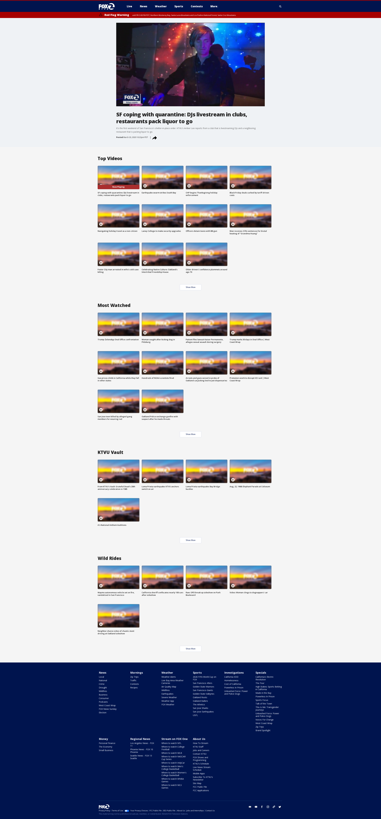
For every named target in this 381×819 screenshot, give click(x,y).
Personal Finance (107, 743)
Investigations (234, 672)
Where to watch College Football (173, 748)
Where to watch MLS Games (171, 786)
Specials (261, 672)
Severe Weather (169, 697)
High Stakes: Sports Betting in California (269, 688)
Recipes (134, 687)
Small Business (106, 750)
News (102, 672)
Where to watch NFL (171, 743)
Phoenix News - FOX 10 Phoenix (141, 750)
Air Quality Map (168, 686)
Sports (197, 672)
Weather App (167, 700)
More (213, 6)
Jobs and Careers (201, 750)
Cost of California (232, 684)
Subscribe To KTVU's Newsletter (203, 778)
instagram (268, 806)
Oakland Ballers (200, 700)
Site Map (197, 783)
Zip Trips (134, 676)
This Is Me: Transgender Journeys (267, 708)
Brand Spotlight (263, 730)
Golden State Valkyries (203, 693)
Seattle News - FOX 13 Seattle (141, 757)
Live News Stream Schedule (201, 768)
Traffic (133, 680)
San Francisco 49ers (202, 683)
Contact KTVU (199, 753)
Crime (101, 684)
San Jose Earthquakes (203, 711)
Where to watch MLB (171, 753)
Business (103, 694)
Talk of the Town (264, 703)
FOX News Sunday (108, 709)
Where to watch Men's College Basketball (172, 767)
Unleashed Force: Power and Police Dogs (236, 692)
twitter (279, 806)
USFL (195, 715)
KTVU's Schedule (201, 763)
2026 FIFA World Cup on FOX (204, 678)
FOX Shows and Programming (200, 758)
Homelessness (231, 680)
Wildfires (103, 691)
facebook (262, 806)
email (250, 806)
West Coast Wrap (107, 705)
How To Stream (200, 743)
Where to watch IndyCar (173, 762)
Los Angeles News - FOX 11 (142, 744)
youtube (256, 806)
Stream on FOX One (174, 739)
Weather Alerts (168, 676)
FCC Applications (201, 790)
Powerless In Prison (233, 687)
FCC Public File (200, 786)
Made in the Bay (263, 692)
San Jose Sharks (200, 708)
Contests (134, 684)
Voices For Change (265, 719)
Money (103, 739)
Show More (190, 287)
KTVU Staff (198, 746)
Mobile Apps (199, 773)
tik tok (273, 806)
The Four (260, 683)
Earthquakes (167, 693)
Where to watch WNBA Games (172, 780)
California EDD (231, 676)
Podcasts (103, 701)
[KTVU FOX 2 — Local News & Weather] (108, 6)
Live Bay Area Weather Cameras (172, 681)
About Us (199, 739)
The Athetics (199, 704)
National (103, 680)
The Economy (105, 746)
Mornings (136, 672)
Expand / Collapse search (280, 6)
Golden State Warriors (203, 686)
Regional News (140, 739)
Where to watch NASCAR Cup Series (173, 758)
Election (102, 712)
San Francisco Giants (203, 690)
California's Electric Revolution (265, 678)
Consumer (104, 698)
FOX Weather (167, 704)
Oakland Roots (200, 697)
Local (101, 676)
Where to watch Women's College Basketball (173, 774)
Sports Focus (262, 700)
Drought (103, 687)
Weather (167, 672)
